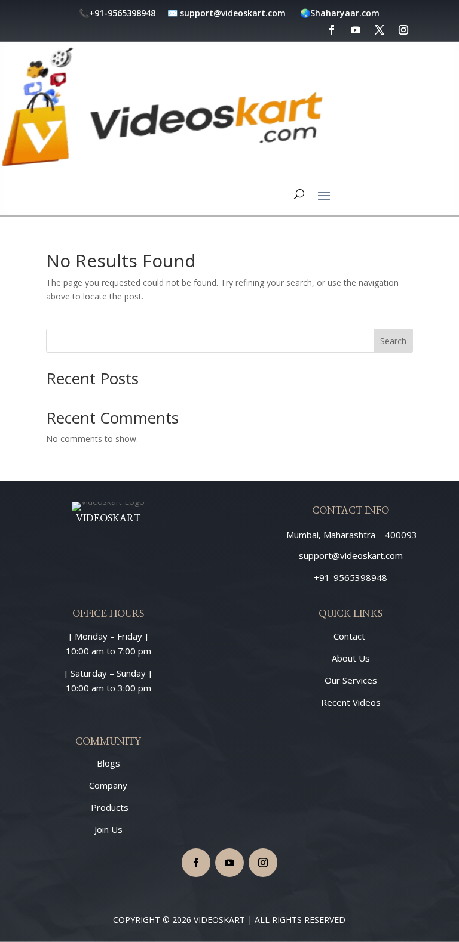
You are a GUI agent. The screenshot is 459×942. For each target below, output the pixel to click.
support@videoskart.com (234, 12)
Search (393, 341)
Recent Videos (351, 702)
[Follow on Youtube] (229, 862)
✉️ (172, 12)
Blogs (108, 763)
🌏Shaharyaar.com (340, 12)
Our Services (351, 680)
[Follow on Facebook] (196, 862)
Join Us (108, 829)
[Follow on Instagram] (263, 862)
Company (108, 785)
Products (108, 807)
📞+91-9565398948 (118, 12)
